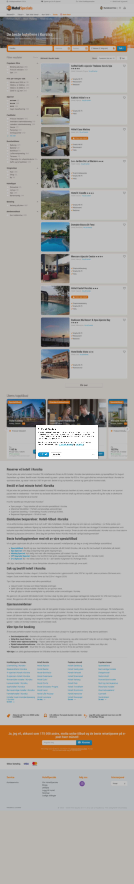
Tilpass (92, 454)
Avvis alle (56, 454)
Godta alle (44, 454)
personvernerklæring (66, 445)
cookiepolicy (80, 445)
